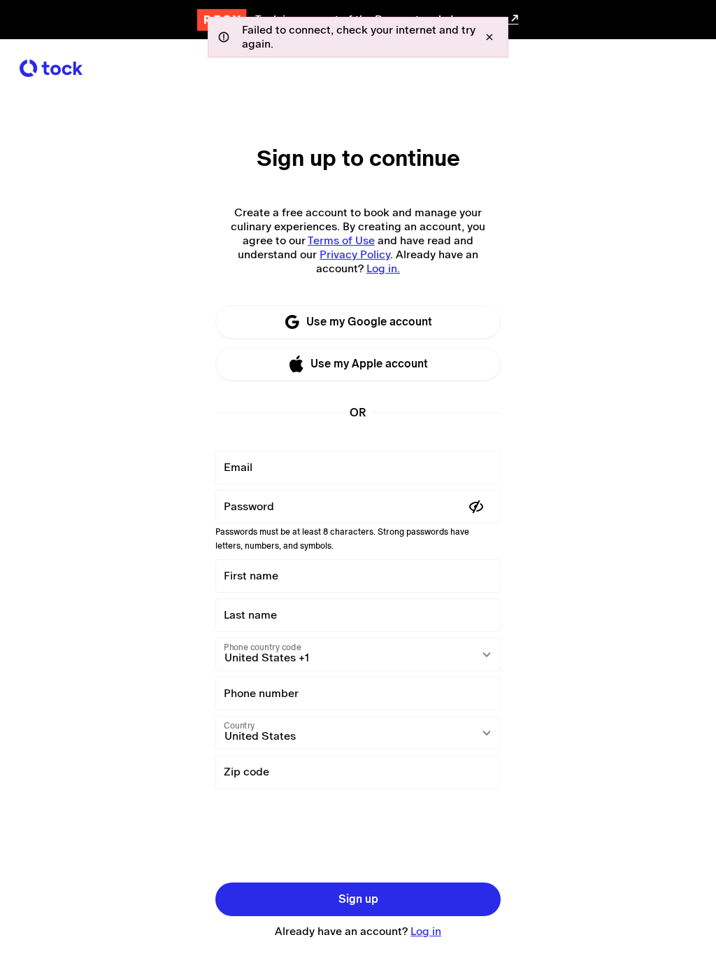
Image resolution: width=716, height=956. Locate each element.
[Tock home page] (51, 68)
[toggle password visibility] (476, 506)
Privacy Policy (355, 254)
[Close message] (489, 37)
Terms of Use (341, 240)
